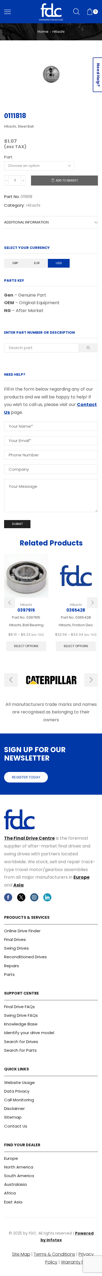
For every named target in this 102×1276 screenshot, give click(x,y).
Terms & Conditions (54, 1254)
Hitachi (58, 31)
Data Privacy (16, 1091)
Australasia (15, 1184)
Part (8, 157)
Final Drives (15, 939)
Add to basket (67, 180)
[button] (9, 602)
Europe (81, 877)
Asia (18, 885)
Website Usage (19, 1082)
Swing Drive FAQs (21, 1015)
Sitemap (12, 1117)
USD (59, 263)
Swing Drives (16, 948)
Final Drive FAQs (19, 1006)
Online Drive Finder (22, 931)
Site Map (21, 1254)
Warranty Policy (77, 1262)
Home (43, 31)
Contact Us (15, 1126)
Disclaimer (14, 1108)
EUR (37, 263)
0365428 (75, 610)
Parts (9, 974)
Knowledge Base (21, 1024)
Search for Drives (21, 1041)
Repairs (11, 966)
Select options (26, 646)
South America (19, 1175)
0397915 (26, 610)
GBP (15, 263)
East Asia (13, 1202)
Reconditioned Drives (25, 957)
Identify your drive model (29, 1032)
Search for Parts (20, 1050)
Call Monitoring (19, 1100)
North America (18, 1167)
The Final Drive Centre (29, 838)
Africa (10, 1193)
